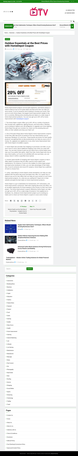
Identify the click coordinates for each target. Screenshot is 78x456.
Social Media (10, 388)
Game (8, 315)
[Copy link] (40, 200)
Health (8, 328)
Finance (9, 309)
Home (8, 419)
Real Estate (10, 372)
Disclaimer (10, 437)
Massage (9, 356)
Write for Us (10, 426)
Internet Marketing (11, 337)
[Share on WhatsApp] (21, 200)
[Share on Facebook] (10, 200)
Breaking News (11, 284)
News (8, 360)
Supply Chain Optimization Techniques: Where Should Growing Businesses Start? (26, 25)
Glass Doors (10, 325)
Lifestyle (9, 344)
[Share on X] (14, 200)
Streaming (9, 395)
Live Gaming (10, 347)
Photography (10, 369)
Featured (9, 306)
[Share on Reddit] (29, 200)
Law (8, 341)
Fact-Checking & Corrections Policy (16, 444)
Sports (8, 391)
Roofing (9, 379)
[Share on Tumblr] (32, 200)
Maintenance (10, 350)
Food (8, 312)
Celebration (10, 290)
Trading (9, 401)
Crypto (8, 293)
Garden (9, 322)
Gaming (9, 318)
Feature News (10, 303)
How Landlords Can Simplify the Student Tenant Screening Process (54, 1)
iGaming (9, 334)
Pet (8, 366)
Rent (8, 376)
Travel (8, 404)
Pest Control (10, 363)
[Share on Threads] (36, 200)
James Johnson (9, 49)
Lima (20, 229)
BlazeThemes (54, 453)
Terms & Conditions (12, 433)
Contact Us (10, 415)
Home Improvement (12, 331)
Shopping (9, 385)
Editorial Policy (11, 440)
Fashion (9, 299)
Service (9, 382)
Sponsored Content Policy (13, 448)
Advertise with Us (11, 430)
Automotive (10, 280)
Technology (10, 398)
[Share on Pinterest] (25, 200)
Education (9, 296)
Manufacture (10, 353)
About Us (9, 422)
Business (7, 39)
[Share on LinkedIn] (18, 200)
